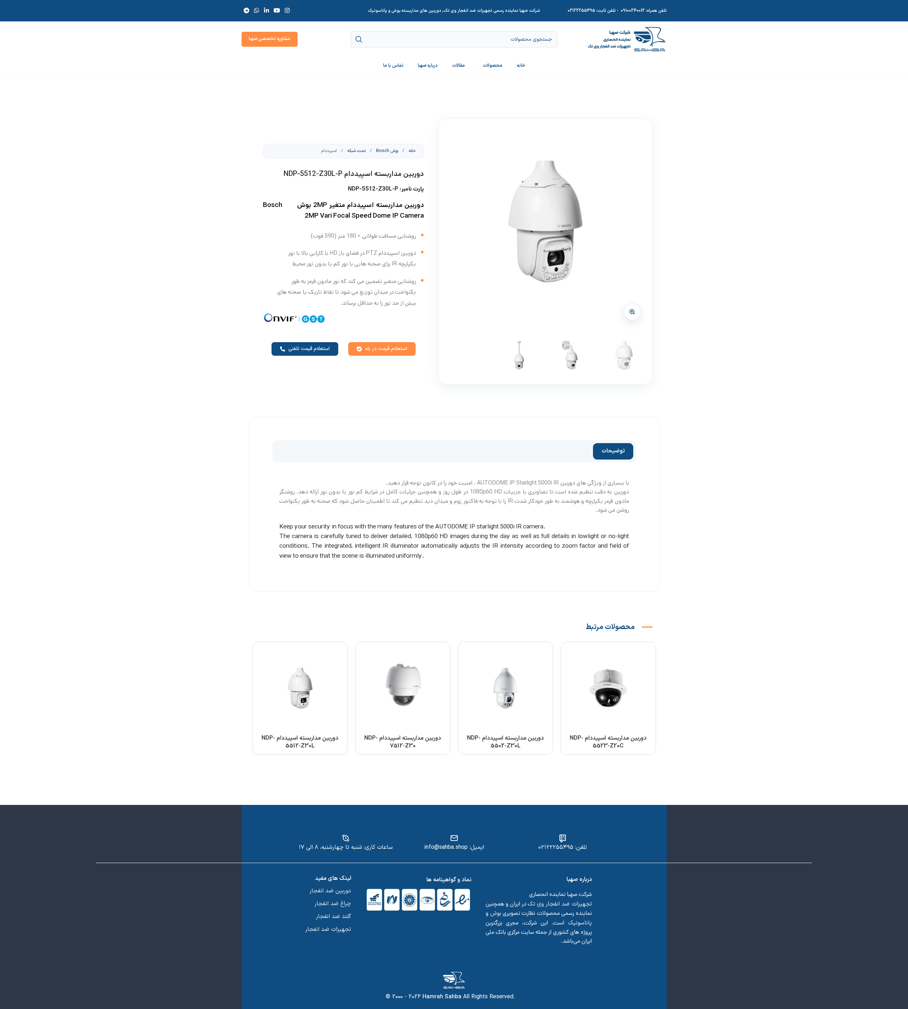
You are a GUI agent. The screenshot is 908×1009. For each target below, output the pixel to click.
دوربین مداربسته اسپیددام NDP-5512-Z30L (300, 742)
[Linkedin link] (266, 10)
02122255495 (581, 10)
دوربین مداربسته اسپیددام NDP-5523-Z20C (608, 742)
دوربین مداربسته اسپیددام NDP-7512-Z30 (402, 742)
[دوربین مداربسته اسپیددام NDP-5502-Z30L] (505, 689)
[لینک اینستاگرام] (287, 10)
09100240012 (633, 10)
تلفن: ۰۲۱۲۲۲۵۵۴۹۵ (562, 847)
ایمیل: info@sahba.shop (454, 847)
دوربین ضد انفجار (330, 891)
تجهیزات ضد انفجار (328, 929)
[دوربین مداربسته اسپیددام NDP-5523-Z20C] (608, 689)
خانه (411, 151)
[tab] (613, 451)
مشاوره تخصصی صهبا (269, 38)
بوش (495, 913)
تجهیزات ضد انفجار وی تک (560, 904)
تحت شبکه (356, 151)
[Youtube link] (276, 10)
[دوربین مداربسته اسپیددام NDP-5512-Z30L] (300, 689)
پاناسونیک (580, 923)
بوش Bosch (386, 151)
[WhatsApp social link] (257, 10)
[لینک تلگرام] (247, 10)
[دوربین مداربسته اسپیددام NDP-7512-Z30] (403, 689)
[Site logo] (627, 39)
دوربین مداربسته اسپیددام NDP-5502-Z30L (505, 742)
